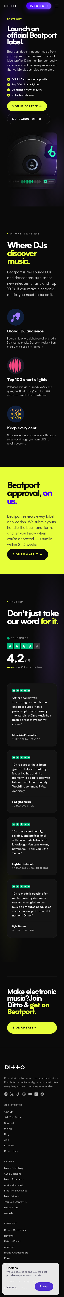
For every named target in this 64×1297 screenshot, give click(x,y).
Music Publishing (13, 1167)
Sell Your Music (13, 1117)
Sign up (8, 1111)
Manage (11, 1287)
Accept (44, 1286)
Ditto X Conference (15, 1229)
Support (9, 1122)
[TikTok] (18, 1094)
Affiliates (9, 1246)
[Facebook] (42, 1094)
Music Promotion (13, 1179)
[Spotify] (24, 1094)
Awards (8, 1213)
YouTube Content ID (15, 1201)
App (6, 1139)
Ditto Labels (11, 1151)
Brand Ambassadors (16, 1252)
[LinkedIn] (36, 1094)
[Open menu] (56, 6)
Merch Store (11, 1207)
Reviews (9, 1235)
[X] (12, 1094)
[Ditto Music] (10, 6)
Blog (6, 1134)
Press (7, 1258)
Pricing (8, 1128)
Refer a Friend (12, 1241)
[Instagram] (5, 1094)
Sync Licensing (12, 1173)
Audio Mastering (13, 1184)
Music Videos (12, 1196)
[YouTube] (30, 1094)
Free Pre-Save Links (15, 1190)
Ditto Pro (9, 1145)
